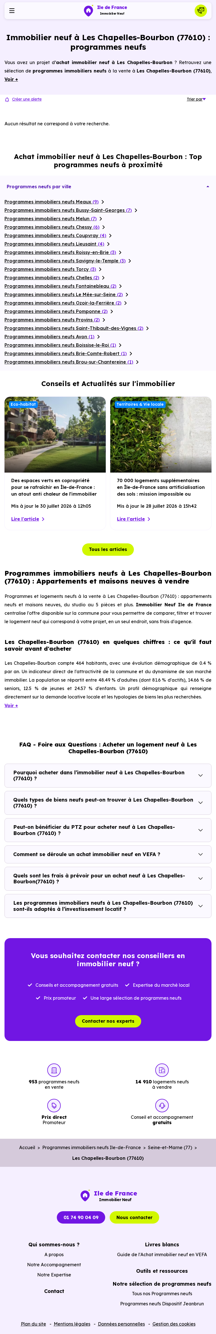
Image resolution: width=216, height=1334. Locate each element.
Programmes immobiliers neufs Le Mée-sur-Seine (63, 294)
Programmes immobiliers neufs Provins (52, 320)
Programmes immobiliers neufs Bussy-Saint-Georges (68, 210)
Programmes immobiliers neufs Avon (49, 336)
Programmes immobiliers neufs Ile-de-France (91, 1147)
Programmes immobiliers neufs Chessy (52, 227)
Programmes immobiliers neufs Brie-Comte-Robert (65, 353)
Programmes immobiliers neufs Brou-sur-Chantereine (68, 362)
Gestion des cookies (173, 1324)
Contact (54, 1291)
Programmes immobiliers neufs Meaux (51, 202)
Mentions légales (72, 1324)
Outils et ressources (162, 1271)
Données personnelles (121, 1324)
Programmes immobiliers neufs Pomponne (56, 311)
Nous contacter (134, 1217)
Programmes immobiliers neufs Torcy (50, 269)
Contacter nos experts (108, 1021)
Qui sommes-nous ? (54, 1244)
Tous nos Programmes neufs (162, 1293)
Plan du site (33, 1324)
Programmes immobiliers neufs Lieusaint (54, 244)
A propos (54, 1254)
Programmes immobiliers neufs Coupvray (55, 235)
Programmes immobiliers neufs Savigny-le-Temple (65, 261)
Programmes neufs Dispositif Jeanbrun (162, 1303)
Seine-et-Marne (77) (170, 1147)
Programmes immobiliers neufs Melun (50, 218)
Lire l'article (25, 519)
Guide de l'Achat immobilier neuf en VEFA (162, 1254)
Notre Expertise (54, 1275)
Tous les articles (108, 549)
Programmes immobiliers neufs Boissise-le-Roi (60, 345)
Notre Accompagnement (54, 1264)
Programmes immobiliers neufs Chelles (51, 277)
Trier (194, 99)
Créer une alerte (27, 99)
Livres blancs (162, 1244)
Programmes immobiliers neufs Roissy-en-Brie (60, 252)
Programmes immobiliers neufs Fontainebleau (60, 286)
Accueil (27, 1147)
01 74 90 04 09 (81, 1217)
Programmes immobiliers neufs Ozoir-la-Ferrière (63, 303)
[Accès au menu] (12, 10)
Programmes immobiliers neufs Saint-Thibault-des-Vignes (73, 328)
